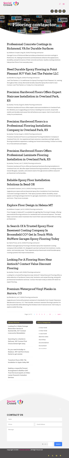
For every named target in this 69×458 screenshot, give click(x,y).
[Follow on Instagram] (60, 11)
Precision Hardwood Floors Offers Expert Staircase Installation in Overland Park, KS (34, 96)
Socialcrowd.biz (25, 450)
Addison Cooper (14, 52)
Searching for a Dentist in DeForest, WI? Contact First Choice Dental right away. (17, 341)
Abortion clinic (43, 336)
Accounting (42, 348)
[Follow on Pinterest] (64, 11)
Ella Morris (12, 77)
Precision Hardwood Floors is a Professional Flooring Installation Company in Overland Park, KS (29, 126)
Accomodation (44, 342)
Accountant (43, 345)
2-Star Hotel (43, 327)
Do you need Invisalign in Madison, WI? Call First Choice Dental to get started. (18, 352)
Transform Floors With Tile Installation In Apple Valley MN (18, 361)
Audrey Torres (13, 104)
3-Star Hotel (43, 330)
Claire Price (13, 243)
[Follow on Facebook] (52, 11)
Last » (59, 314)
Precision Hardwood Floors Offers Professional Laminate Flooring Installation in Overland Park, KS (29, 155)
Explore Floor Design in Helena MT (30, 205)
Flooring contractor (36, 52)
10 (50, 314)
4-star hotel (43, 333)
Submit (58, 444)
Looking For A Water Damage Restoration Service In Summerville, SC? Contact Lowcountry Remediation (18, 329)
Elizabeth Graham (15, 188)
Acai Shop (42, 339)
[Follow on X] (56, 11)
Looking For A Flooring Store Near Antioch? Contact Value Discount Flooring (29, 264)
